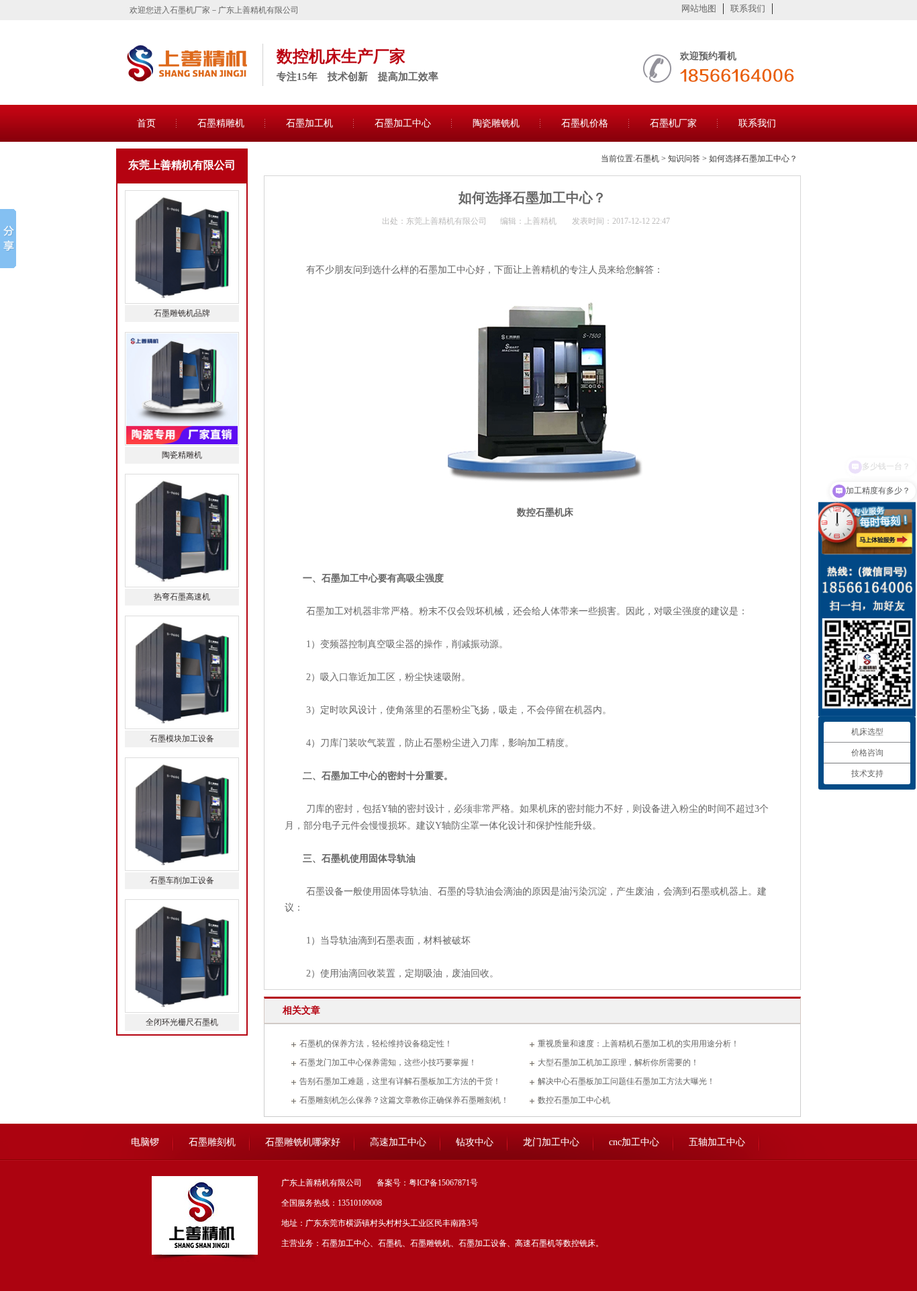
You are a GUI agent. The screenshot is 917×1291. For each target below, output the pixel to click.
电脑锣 (145, 1142)
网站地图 (698, 8)
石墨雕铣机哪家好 (302, 1142)
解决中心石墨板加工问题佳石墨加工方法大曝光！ (626, 1081)
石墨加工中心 (403, 123)
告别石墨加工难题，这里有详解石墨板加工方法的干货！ (400, 1081)
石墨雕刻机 (212, 1142)
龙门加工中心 (551, 1142)
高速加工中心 (398, 1142)
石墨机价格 (584, 123)
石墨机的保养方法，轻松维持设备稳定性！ (375, 1043)
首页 (146, 123)
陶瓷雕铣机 (496, 123)
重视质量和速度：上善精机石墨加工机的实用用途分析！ (638, 1043)
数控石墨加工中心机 (574, 1100)
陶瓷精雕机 (182, 455)
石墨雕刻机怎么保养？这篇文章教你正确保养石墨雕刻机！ (404, 1100)
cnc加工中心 (634, 1142)
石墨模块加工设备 (182, 738)
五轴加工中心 (717, 1142)
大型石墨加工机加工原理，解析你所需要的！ (618, 1062)
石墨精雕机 (220, 123)
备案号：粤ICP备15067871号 (427, 1183)
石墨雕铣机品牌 (182, 313)
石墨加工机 (309, 123)
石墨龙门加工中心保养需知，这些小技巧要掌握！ (388, 1062)
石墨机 (647, 158)
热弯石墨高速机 (182, 596)
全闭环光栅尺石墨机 (182, 1022)
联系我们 (747, 8)
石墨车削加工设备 (182, 880)
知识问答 (684, 158)
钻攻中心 (474, 1142)
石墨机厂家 (673, 123)
